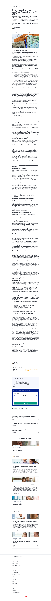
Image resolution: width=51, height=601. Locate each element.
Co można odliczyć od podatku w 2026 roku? (22, 384)
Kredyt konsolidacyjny (16, 567)
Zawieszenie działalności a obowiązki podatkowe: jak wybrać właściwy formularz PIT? (24, 430)
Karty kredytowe (15, 572)
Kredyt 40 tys (14, 581)
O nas (13, 586)
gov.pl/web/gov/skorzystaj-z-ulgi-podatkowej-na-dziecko (22, 359)
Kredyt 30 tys (14, 579)
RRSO (13, 558)
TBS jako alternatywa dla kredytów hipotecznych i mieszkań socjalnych (24, 504)
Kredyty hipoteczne (15, 568)
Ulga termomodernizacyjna (17, 214)
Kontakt (13, 588)
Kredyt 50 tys (14, 583)
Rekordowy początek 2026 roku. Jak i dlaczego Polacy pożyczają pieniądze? (25, 449)
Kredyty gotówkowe (16, 565)
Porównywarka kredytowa (17, 556)
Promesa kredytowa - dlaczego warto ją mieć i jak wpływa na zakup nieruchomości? (24, 485)
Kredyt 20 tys (14, 577)
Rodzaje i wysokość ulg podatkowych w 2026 (22, 381)
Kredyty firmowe (15, 570)
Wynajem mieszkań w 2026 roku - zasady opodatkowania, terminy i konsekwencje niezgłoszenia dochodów (25, 541)
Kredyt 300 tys (15, 563)
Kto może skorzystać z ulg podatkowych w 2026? (23, 383)
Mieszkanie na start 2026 (16, 559)
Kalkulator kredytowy (16, 574)
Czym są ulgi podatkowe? (19, 379)
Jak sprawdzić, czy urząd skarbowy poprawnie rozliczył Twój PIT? (25, 410)
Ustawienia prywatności (16, 594)
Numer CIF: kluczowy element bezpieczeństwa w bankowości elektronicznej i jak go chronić (24, 417)
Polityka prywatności (16, 592)
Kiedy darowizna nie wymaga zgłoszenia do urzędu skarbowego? (25, 423)
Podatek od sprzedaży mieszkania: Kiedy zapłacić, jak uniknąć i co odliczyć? (25, 522)
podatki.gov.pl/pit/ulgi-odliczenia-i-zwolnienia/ (20, 357)
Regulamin (14, 590)
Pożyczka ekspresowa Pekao (17, 576)
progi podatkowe (29, 65)
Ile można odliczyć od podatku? (22, 382)
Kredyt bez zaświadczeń (16, 561)
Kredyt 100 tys (14, 585)
